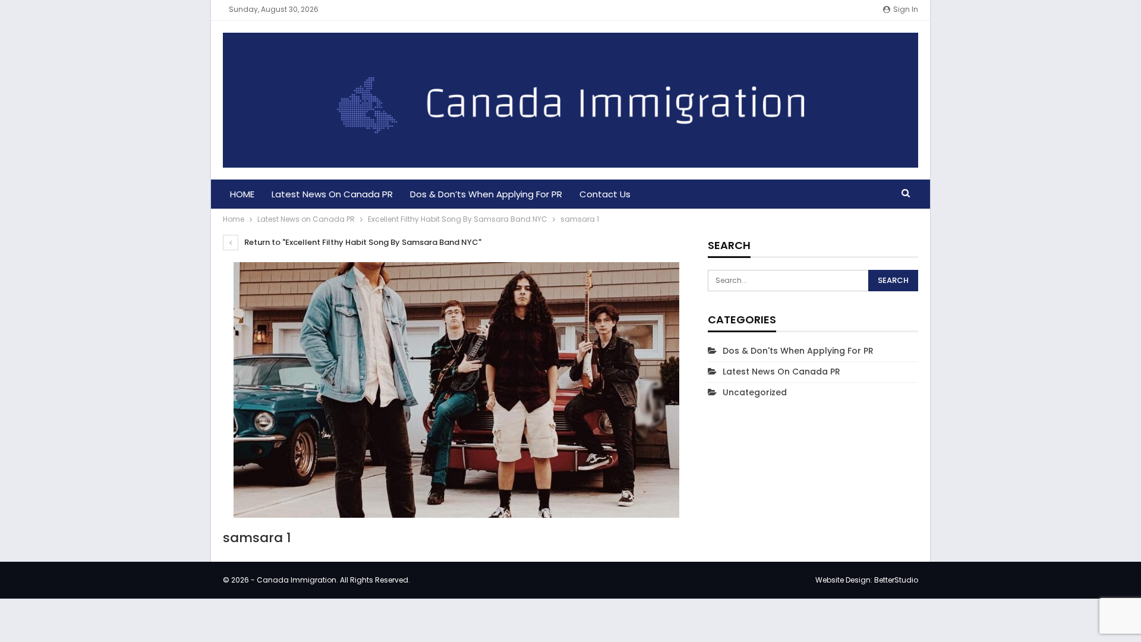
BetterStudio (896, 580)
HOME (242, 194)
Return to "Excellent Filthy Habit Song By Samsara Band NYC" (361, 242)
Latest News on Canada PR (332, 194)
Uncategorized (755, 392)
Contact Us (605, 194)
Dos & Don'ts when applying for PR (798, 351)
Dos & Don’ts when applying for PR (486, 194)
